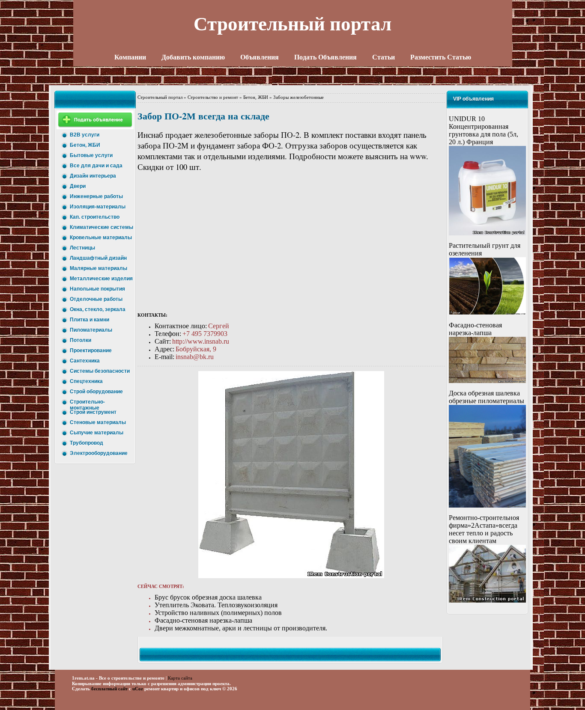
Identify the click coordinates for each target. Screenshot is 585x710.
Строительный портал (159, 97)
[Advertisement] (291, 242)
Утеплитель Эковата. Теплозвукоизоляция (216, 605)
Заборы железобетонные (298, 97)
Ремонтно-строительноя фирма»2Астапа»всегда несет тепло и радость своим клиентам (484, 529)
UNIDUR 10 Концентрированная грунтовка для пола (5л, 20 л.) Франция (483, 130)
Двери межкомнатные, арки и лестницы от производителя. (241, 628)
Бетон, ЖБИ (255, 97)
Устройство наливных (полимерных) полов (218, 612)
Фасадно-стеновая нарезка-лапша (203, 620)
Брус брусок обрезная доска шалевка (208, 597)
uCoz (137, 688)
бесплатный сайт (109, 688)
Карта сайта (180, 677)
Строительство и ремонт (213, 97)
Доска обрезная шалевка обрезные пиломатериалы (486, 396)
